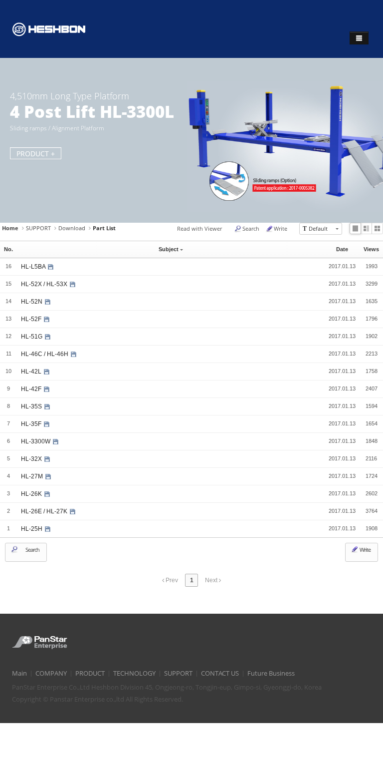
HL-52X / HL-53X (45, 284)
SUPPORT (38, 228)
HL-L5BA (34, 266)
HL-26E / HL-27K (45, 511)
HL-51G (32, 336)
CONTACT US (220, 673)
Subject (169, 249)
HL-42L (32, 371)
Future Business (271, 673)
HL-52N (32, 301)
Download (71, 228)
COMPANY (51, 673)
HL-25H (32, 528)
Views (371, 249)
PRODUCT (90, 673)
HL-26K (32, 493)
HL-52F (32, 319)
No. (8, 249)
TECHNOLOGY (134, 673)
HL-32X (32, 458)
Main (19, 673)
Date (342, 249)
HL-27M (32, 476)
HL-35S (32, 406)
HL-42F (32, 389)
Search (250, 228)
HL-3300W (36, 441)
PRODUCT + (35, 153)
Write (280, 228)
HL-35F (32, 423)
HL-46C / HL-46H (45, 354)
